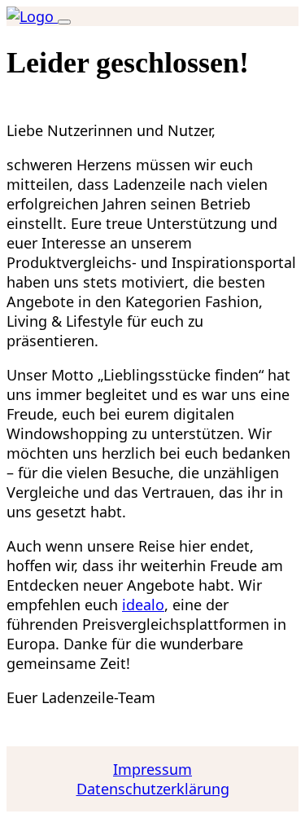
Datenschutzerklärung (152, 788)
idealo (143, 604)
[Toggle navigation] (64, 22)
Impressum (152, 769)
